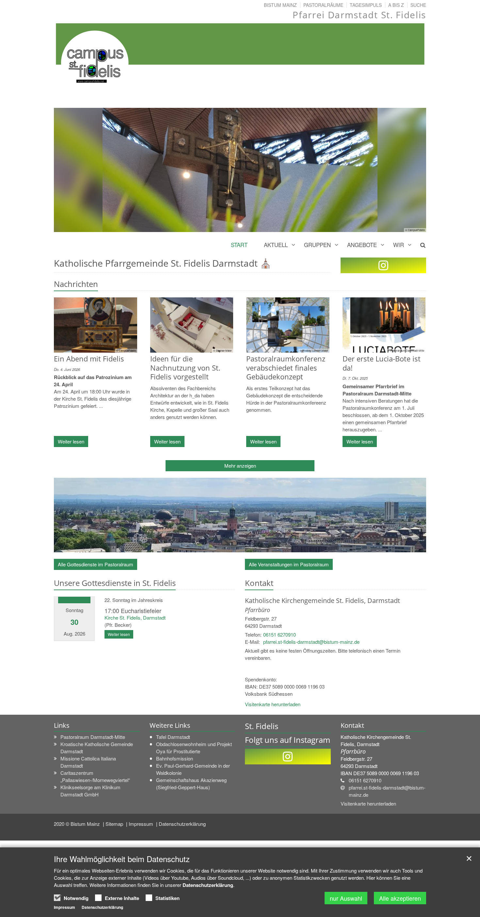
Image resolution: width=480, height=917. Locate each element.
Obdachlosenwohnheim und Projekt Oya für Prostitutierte (194, 748)
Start (239, 245)
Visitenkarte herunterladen (272, 704)
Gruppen (317, 245)
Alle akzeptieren (400, 898)
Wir (398, 245)
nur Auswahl (346, 898)
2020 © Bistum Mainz (77, 823)
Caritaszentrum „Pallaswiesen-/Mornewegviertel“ (95, 776)
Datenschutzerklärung (182, 823)
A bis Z (396, 5)
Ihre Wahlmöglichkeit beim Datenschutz (122, 859)
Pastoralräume (323, 5)
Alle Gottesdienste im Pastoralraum (95, 564)
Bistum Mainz (280, 5)
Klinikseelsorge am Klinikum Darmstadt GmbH (90, 791)
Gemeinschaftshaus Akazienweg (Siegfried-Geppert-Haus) (191, 783)
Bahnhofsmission (174, 758)
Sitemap (114, 823)
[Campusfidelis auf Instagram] (383, 265)
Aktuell (276, 245)
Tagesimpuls (366, 5)
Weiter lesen (71, 441)
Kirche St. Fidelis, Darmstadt (135, 617)
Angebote (362, 245)
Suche (418, 5)
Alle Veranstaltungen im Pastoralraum (289, 564)
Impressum (141, 823)
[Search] (419, 245)
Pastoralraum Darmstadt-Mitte (92, 736)
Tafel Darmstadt (173, 736)
